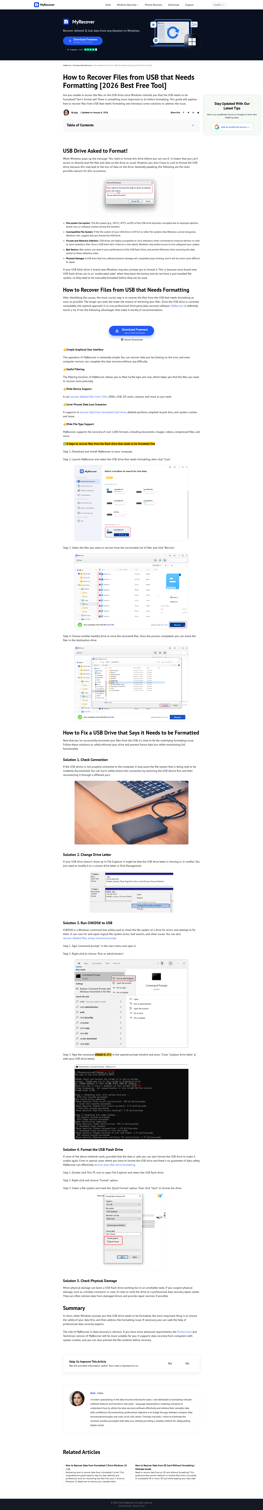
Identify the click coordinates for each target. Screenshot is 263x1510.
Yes (170, 1363)
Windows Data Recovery (82, 65)
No (187, 1363)
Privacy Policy (125, 1506)
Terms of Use (139, 1506)
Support (189, 4)
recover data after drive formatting (114, 1164)
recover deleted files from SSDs (88, 396)
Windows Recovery (126, 4)
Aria (76, 112)
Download (173, 4)
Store (108, 4)
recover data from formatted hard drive (103, 412)
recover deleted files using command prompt (89, 938)
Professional (184, 1332)
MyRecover (67, 65)
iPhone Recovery (153, 4)
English (217, 4)
